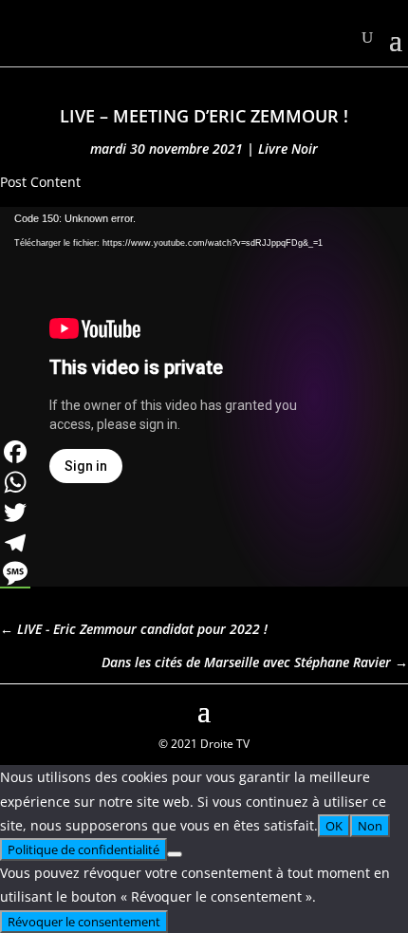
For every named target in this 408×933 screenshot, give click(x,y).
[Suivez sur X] (393, 709)
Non (370, 825)
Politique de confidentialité (83, 849)
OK (334, 825)
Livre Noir (288, 149)
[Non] (174, 854)
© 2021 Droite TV (204, 744)
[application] (204, 322)
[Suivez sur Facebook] (15, 709)
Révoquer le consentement (84, 921)
